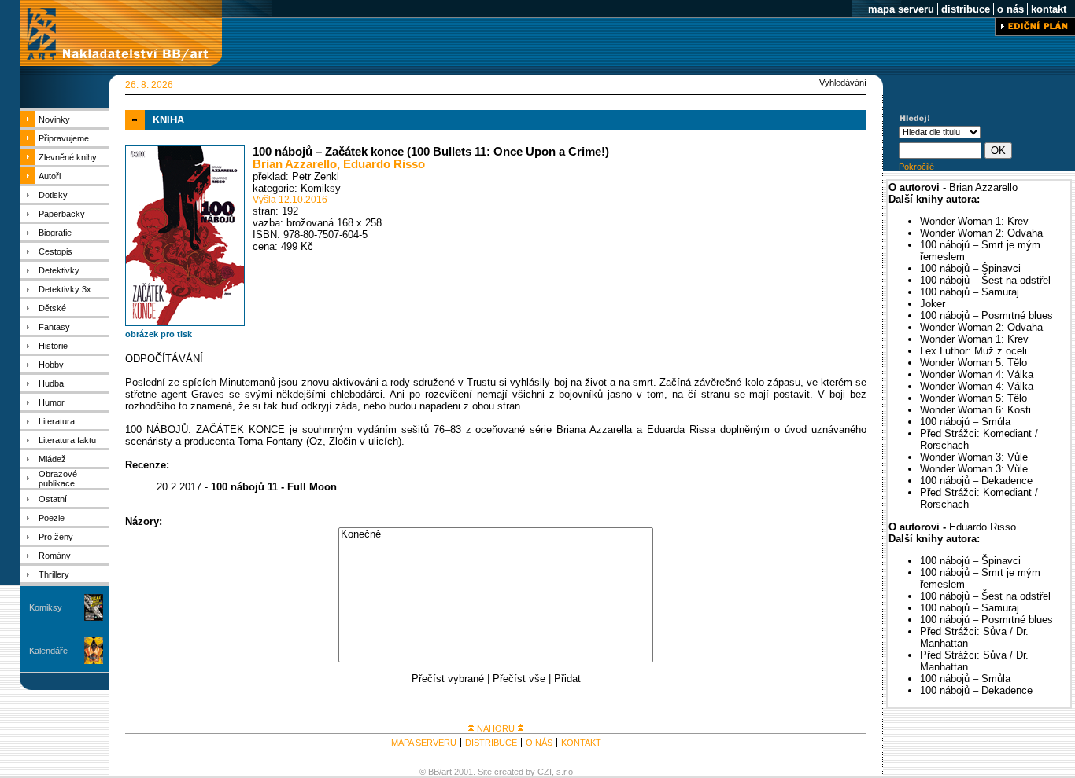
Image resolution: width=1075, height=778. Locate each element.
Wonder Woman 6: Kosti (975, 410)
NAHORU (496, 728)
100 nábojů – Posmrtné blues (986, 315)
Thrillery (54, 574)
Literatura (57, 421)
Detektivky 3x (65, 289)
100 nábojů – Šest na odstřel (985, 280)
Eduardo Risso (384, 164)
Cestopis (55, 251)
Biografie (55, 232)
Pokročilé (916, 166)
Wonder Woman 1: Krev (974, 221)
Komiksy (45, 607)
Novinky (54, 119)
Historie (53, 345)
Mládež (52, 459)
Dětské (52, 308)
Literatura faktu (67, 440)
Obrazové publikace (58, 478)
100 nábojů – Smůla (965, 422)
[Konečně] (495, 534)
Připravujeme (64, 138)
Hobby (51, 364)
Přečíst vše (519, 678)
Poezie (52, 518)
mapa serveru (901, 9)
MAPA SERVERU (423, 742)
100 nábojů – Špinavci (970, 268)
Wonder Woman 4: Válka (976, 374)
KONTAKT (581, 742)
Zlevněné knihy (68, 157)
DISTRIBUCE (491, 742)
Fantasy (54, 327)
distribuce (965, 9)
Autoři (50, 176)
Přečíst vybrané (448, 678)
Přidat (567, 678)
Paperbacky (62, 213)
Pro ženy (56, 536)
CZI (545, 771)
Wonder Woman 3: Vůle (974, 457)
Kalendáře (48, 650)
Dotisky (53, 195)
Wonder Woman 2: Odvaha (981, 233)
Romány (55, 555)
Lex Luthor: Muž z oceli (973, 351)
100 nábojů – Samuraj (969, 292)
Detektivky (59, 270)
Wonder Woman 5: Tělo (973, 363)
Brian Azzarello (295, 164)
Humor (52, 402)
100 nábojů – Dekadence (976, 480)
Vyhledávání (842, 82)
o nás (1010, 9)
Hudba (51, 383)
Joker (932, 304)
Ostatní (53, 499)
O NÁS (539, 742)
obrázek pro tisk (158, 334)
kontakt (1048, 9)
